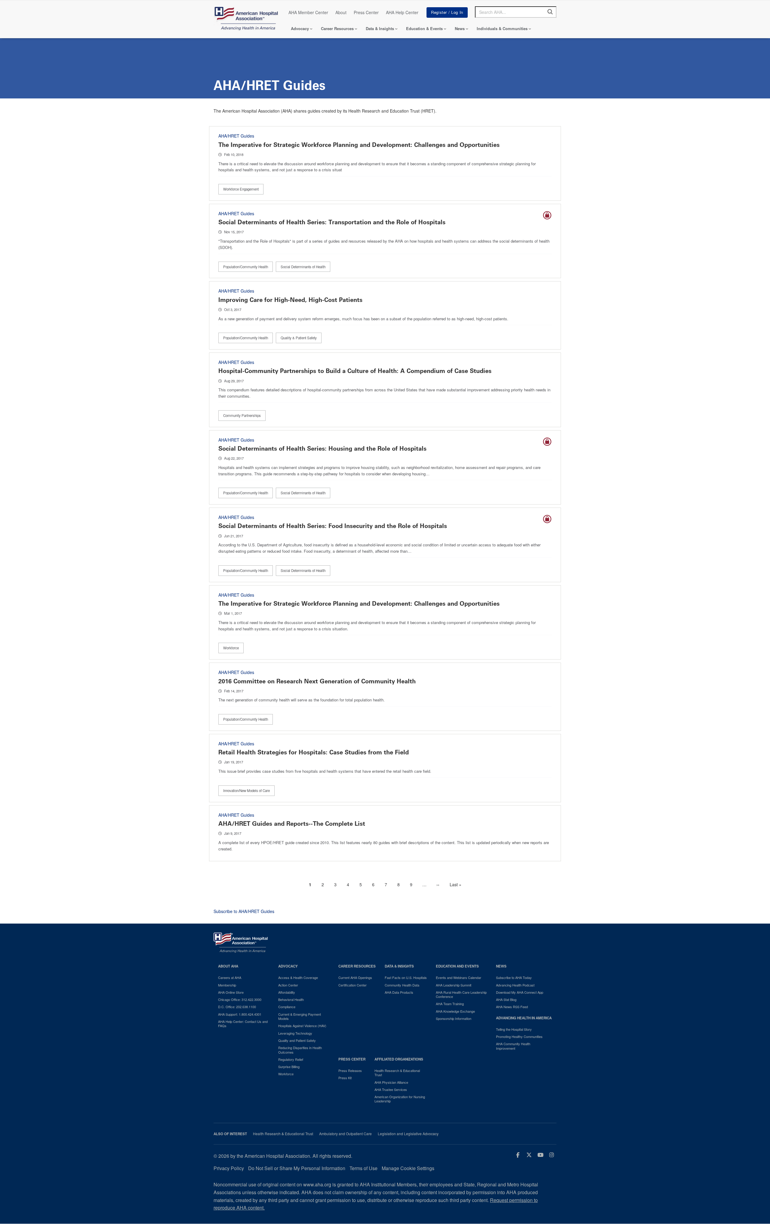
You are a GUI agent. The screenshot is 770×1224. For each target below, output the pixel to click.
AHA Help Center (402, 12)
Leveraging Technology (295, 1033)
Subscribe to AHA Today (514, 977)
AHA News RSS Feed (512, 1007)
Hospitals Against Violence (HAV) (302, 1026)
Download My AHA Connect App (519, 992)
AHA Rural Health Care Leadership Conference (461, 994)
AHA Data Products (399, 992)
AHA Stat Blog (506, 999)
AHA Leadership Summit (453, 985)
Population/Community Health (245, 266)
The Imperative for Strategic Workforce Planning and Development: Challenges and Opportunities (359, 144)
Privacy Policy (229, 1168)
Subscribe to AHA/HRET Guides (244, 911)
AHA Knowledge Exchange (455, 1011)
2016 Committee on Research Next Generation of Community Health (317, 681)
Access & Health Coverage (298, 977)
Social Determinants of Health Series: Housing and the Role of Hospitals (322, 448)
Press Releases (350, 1070)
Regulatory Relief (290, 1059)
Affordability (286, 992)
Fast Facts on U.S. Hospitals (406, 977)
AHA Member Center (308, 12)
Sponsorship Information (453, 1018)
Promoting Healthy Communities (519, 1036)
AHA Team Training (450, 1004)
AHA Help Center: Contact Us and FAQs (243, 1023)
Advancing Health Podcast (515, 985)
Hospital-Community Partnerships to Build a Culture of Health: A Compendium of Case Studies (354, 370)
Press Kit (345, 1078)
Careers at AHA (229, 977)
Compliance (286, 1007)
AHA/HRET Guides (236, 136)
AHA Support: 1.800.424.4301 (239, 1014)
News (460, 28)
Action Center (288, 985)
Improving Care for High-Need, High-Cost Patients (290, 299)
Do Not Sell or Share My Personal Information (296, 1168)
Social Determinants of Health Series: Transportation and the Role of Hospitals (331, 222)
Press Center (366, 12)
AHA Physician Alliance (391, 1082)
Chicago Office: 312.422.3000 (239, 999)
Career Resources (337, 28)
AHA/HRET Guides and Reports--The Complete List (291, 823)
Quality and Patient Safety (297, 1040)
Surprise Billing (289, 1066)
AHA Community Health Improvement (513, 1046)
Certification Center (352, 985)
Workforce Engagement (241, 189)
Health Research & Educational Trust (397, 1072)
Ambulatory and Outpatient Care (345, 1134)
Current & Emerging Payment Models (299, 1016)
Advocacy (300, 28)
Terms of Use (363, 1168)
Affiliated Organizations (398, 1059)
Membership (227, 985)
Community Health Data (402, 985)
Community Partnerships (242, 415)
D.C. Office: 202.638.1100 (237, 1007)
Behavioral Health (291, 999)
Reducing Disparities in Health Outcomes (300, 1049)
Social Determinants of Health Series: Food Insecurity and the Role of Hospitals (332, 526)
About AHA (228, 966)
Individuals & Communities (502, 28)
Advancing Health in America (524, 1018)
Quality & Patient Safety (299, 337)
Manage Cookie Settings (408, 1168)
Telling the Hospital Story (514, 1029)
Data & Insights (380, 28)
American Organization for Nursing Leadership (399, 1099)
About (340, 12)
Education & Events (424, 28)
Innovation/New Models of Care (246, 790)
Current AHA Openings (355, 977)
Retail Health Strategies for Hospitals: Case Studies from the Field (313, 752)
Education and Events (457, 966)
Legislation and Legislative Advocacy (408, 1134)
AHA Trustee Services (390, 1089)
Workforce (231, 647)
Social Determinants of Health (303, 266)
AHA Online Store (231, 992)
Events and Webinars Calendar (458, 977)
